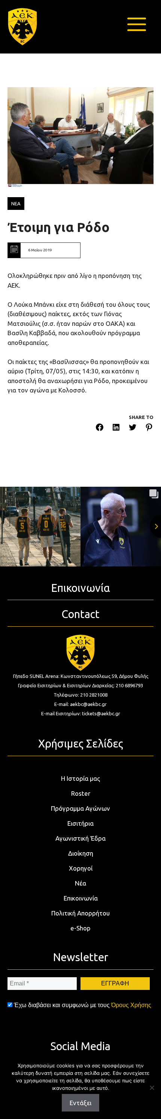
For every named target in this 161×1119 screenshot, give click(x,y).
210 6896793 (129, 685)
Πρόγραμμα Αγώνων (80, 808)
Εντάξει (80, 1102)
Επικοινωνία (81, 898)
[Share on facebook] (99, 428)
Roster (80, 793)
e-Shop (80, 928)
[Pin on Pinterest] (149, 428)
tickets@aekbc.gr (101, 713)
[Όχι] (151, 1087)
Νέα (80, 883)
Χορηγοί (80, 868)
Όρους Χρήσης (131, 1005)
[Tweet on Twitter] (132, 428)
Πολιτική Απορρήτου (80, 913)
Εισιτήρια (80, 823)
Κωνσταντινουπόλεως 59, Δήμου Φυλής (104, 676)
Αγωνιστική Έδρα (80, 838)
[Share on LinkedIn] (116, 428)
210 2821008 (93, 694)
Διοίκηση (80, 853)
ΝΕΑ (16, 203)
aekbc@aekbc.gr (88, 704)
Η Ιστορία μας (80, 778)
